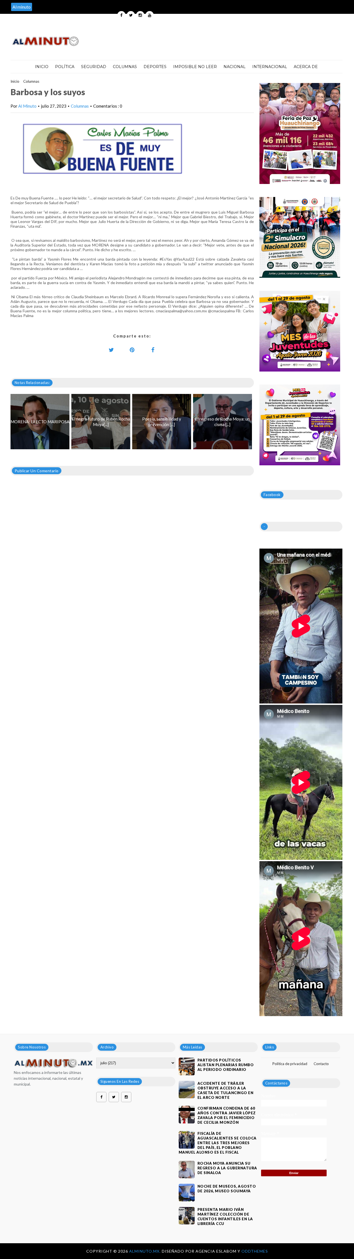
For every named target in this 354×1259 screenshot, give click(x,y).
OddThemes (254, 1251)
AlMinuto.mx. (145, 1251)
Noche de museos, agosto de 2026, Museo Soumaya (226, 1188)
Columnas (125, 66)
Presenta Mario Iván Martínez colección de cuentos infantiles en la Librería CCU (225, 1216)
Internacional (269, 66)
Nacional (234, 66)
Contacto (321, 1063)
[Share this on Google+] (132, 350)
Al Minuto (27, 105)
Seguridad (93, 66)
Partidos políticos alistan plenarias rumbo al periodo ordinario (225, 1065)
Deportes (155, 66)
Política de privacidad (289, 1063)
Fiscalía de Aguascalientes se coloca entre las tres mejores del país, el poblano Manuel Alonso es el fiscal (218, 1142)
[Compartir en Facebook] (153, 350)
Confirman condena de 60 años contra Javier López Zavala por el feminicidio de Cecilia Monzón (226, 1115)
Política (64, 66)
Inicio (41, 66)
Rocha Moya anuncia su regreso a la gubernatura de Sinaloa (227, 1168)
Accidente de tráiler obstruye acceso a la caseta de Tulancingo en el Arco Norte (225, 1090)
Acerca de (306, 66)
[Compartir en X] (111, 350)
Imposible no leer (195, 66)
